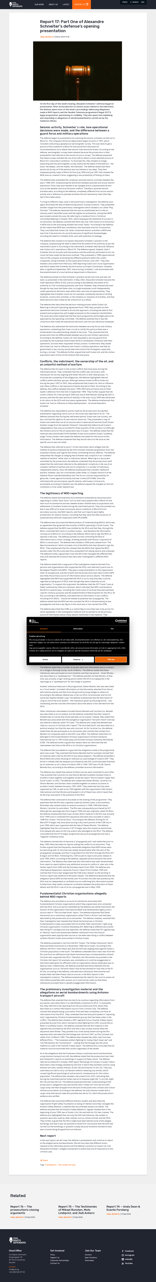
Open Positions (91, 1258)
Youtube (129, 1263)
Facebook (129, 1251)
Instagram (129, 1255)
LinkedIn (128, 1259)
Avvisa (45, 659)
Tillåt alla (110, 659)
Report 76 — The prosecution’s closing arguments (24, 1210)
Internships (89, 1260)
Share (45, 1160)
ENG (142, 2)
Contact (12, 1267)
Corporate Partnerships (59, 1260)
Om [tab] (112, 629)
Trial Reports (46, 37)
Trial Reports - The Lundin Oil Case (60, 1165)
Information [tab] (78, 629)
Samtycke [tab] (44, 629)
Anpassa (76, 659)
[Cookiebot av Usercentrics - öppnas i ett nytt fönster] (117, 621)
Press (124, 2)
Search (135, 2)
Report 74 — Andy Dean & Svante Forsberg (123, 1208)
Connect (88, 1255)
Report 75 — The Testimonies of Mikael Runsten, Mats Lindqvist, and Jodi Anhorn (77, 1210)
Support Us (54, 1258)
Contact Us (55, 1263)
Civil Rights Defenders (15, 4)
